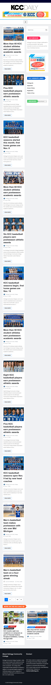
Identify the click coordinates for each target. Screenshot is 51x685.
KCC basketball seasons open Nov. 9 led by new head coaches (13, 477)
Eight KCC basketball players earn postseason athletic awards (12, 379)
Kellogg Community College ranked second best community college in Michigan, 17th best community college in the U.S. (36, 632)
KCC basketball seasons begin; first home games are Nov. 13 (13, 287)
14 (17, 599)
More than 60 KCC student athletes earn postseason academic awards (12, 47)
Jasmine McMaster (10, 581)
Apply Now (30, 85)
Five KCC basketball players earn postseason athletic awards (12, 92)
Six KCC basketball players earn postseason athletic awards (13, 238)
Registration (30, 90)
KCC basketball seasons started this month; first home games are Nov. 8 (11, 142)
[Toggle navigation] (25, 22)
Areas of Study (31, 88)
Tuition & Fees (30, 93)
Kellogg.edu (30, 83)
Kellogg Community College (12, 55)
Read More (8, 69)
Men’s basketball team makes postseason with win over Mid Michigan (12, 525)
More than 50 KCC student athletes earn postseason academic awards (12, 334)
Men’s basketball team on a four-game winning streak (12, 574)
